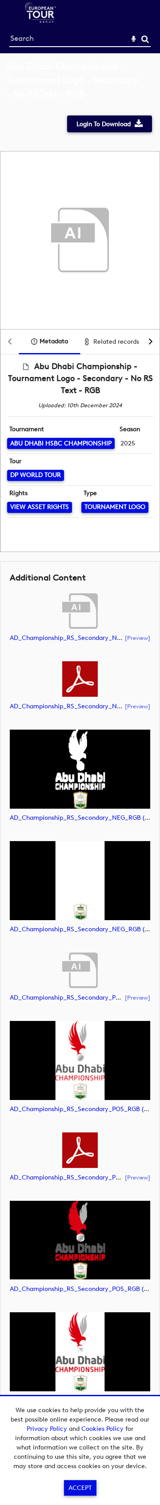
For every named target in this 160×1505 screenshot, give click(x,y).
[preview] (137, 637)
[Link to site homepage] (40, 20)
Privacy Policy (47, 1429)
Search (145, 39)
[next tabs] (151, 342)
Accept (80, 1488)
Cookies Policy (102, 1429)
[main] (80, 748)
